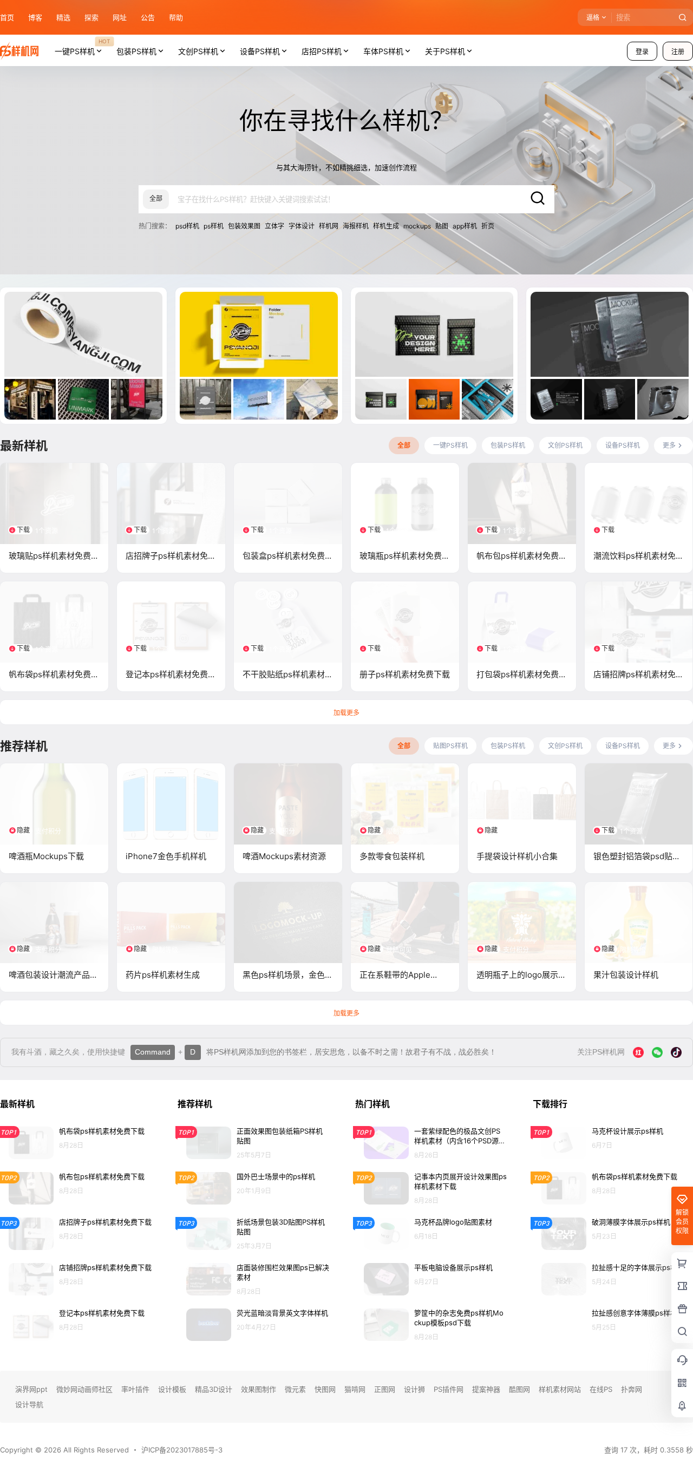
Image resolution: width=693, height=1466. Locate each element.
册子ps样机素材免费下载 (404, 674)
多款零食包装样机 (391, 856)
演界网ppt (31, 1389)
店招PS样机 (322, 51)
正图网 (384, 1389)
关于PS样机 (445, 51)
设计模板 (172, 1389)
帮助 (176, 17)
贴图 (441, 226)
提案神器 (486, 1389)
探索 (91, 17)
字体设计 (302, 226)
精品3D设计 (213, 1389)
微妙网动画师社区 (84, 1389)
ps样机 (214, 226)
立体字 (274, 226)
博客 (35, 17)
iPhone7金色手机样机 (166, 856)
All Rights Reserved (95, 1449)
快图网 (325, 1389)
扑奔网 (631, 1389)
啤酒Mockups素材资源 (284, 856)
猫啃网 (354, 1389)
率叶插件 (135, 1389)
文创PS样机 (198, 51)
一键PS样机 (82, 46)
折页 (487, 226)
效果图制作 (258, 1389)
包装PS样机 (136, 51)
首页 (7, 17)
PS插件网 (448, 1389)
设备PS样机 (260, 51)
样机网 (328, 226)
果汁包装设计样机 (625, 975)
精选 (63, 17)
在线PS (601, 1389)
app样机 (465, 226)
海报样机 (356, 226)
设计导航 (29, 1404)
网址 (120, 17)
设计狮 (414, 1389)
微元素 (295, 1389)
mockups (417, 226)
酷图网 (519, 1389)
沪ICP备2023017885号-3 (182, 1449)
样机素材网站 (560, 1389)
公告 (148, 17)
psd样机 (187, 226)
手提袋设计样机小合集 (517, 856)
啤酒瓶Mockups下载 (46, 856)
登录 (642, 52)
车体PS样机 (383, 51)
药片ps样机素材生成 (163, 975)
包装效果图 (244, 226)
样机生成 (386, 226)
